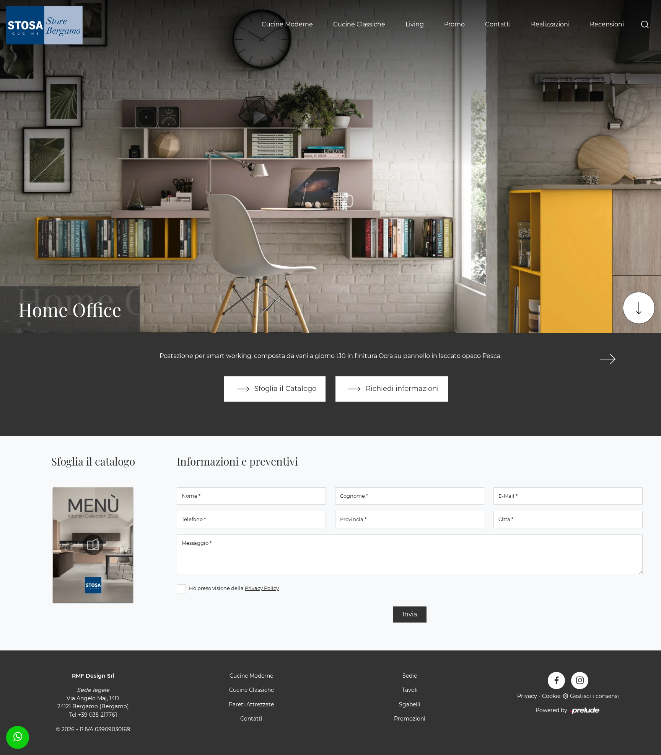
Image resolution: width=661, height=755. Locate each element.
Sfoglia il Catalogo (284, 388)
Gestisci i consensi (594, 696)
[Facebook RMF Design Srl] (556, 680)
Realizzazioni (550, 24)
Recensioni (607, 24)
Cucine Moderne (287, 24)
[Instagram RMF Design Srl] (579, 680)
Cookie (551, 696)
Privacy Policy (262, 588)
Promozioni (409, 718)
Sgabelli (409, 704)
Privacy (527, 696)
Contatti (498, 24)
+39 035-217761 (97, 714)
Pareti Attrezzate (251, 704)
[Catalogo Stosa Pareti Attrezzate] (93, 544)
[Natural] (608, 359)
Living (414, 24)
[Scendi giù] (639, 308)
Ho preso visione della (234, 588)
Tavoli (410, 689)
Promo (454, 24)
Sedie (409, 675)
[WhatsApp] (17, 736)
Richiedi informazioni (401, 388)
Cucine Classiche (359, 24)
